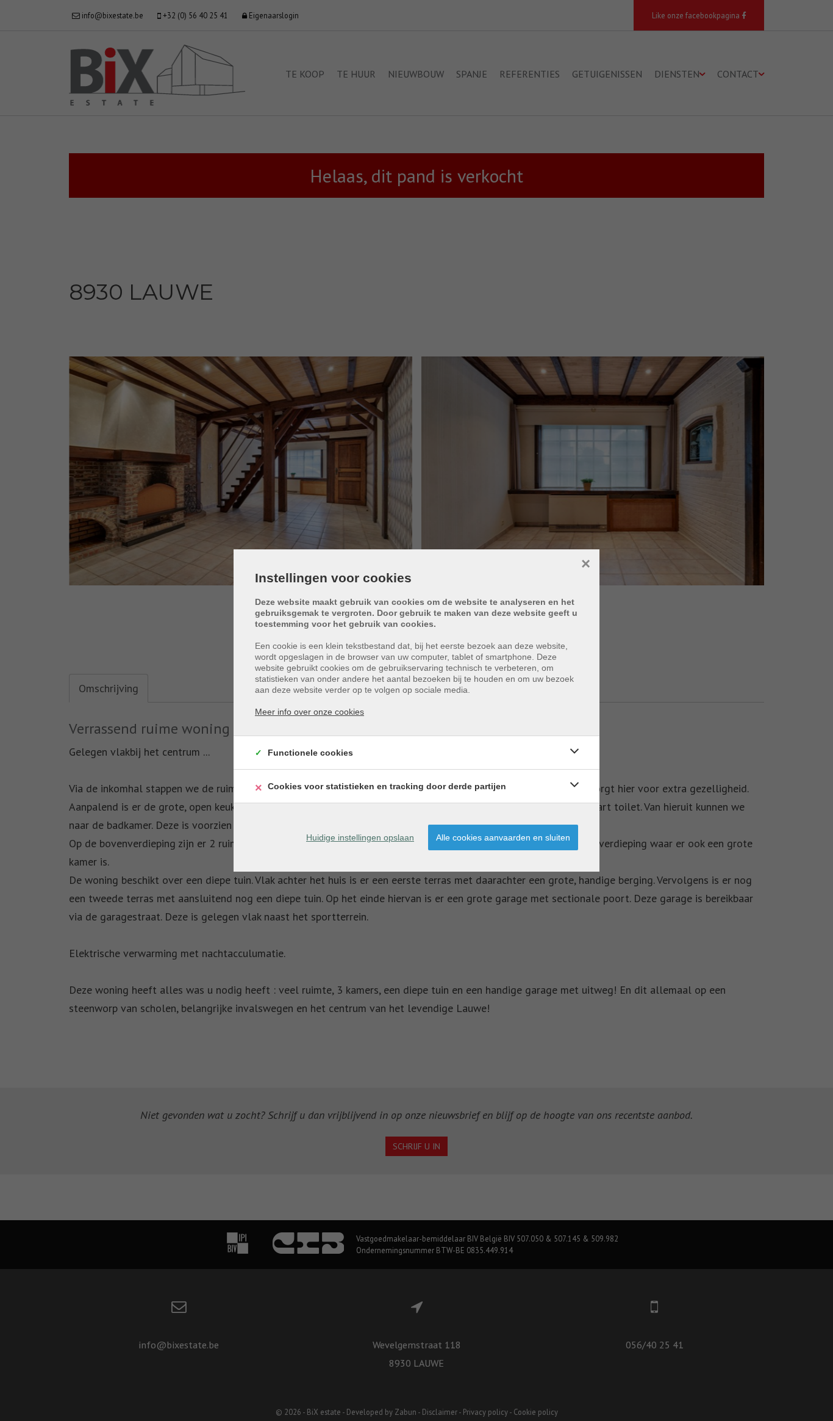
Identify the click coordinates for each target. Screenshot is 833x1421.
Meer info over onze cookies (309, 712)
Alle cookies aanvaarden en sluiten (503, 837)
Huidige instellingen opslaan (360, 837)
